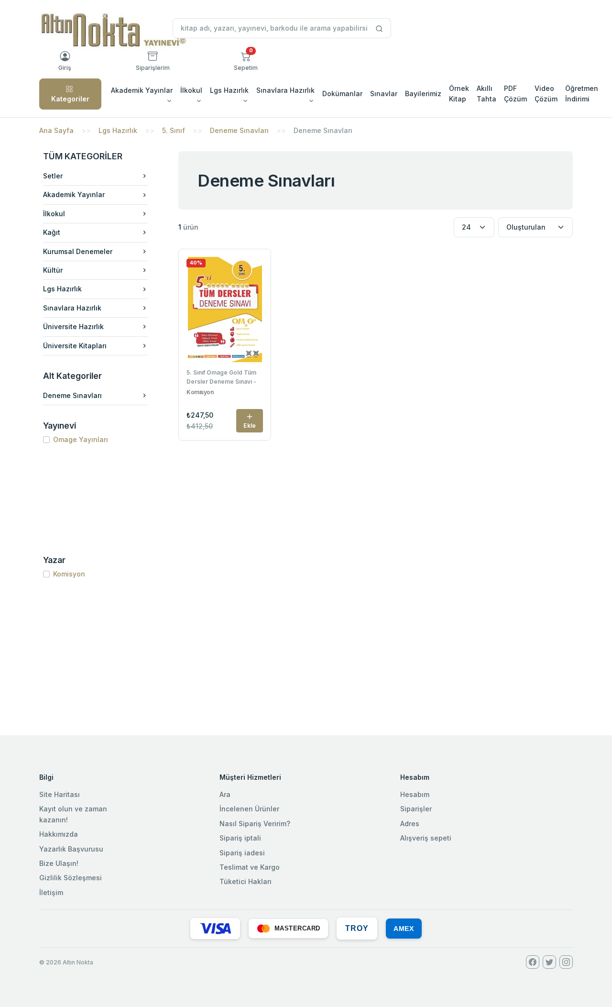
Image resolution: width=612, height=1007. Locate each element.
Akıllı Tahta (486, 93)
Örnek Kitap (459, 93)
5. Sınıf (173, 130)
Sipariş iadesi (242, 853)
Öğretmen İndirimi (581, 93)
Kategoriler (70, 99)
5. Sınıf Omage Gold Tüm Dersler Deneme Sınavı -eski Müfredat (221, 378)
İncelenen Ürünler (249, 809)
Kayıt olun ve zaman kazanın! (73, 814)
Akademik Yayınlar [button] (142, 90)
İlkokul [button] (191, 90)
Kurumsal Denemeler (77, 251)
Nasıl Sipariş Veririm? (254, 823)
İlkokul (54, 214)
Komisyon (69, 574)
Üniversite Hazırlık (73, 326)
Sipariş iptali (240, 838)
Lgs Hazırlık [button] (229, 90)
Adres (409, 823)
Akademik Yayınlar (74, 194)
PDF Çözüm (515, 93)
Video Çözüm (546, 93)
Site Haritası (59, 794)
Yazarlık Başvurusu (71, 849)
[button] (246, 61)
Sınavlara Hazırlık (72, 308)
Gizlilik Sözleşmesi (70, 878)
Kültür (53, 270)
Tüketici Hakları (245, 881)
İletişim (51, 892)
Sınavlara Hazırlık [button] (285, 90)
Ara (224, 794)
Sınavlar (383, 93)
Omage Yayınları (80, 439)
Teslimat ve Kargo (249, 867)
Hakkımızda (58, 834)
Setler (53, 176)
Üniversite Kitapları (75, 346)
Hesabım (414, 794)
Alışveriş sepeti (425, 838)
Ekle (249, 425)
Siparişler (416, 809)
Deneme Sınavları (239, 130)
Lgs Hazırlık (117, 130)
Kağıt (51, 232)
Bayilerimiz (423, 93)
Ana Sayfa (56, 130)
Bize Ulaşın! (58, 863)
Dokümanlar (342, 93)
